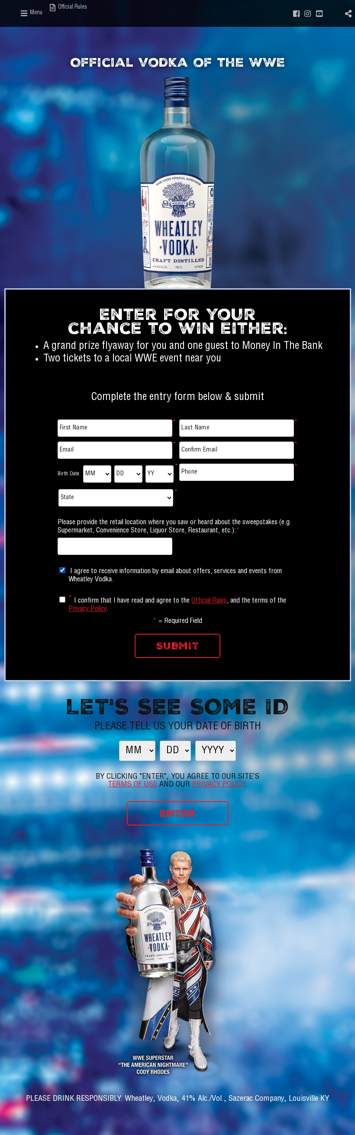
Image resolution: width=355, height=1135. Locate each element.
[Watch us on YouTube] (319, 13)
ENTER (177, 813)
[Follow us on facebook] (296, 13)
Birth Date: (69, 474)
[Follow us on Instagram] (308, 13)
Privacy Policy (87, 609)
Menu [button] (35, 13)
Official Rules (209, 601)
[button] (348, 13)
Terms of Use (132, 785)
